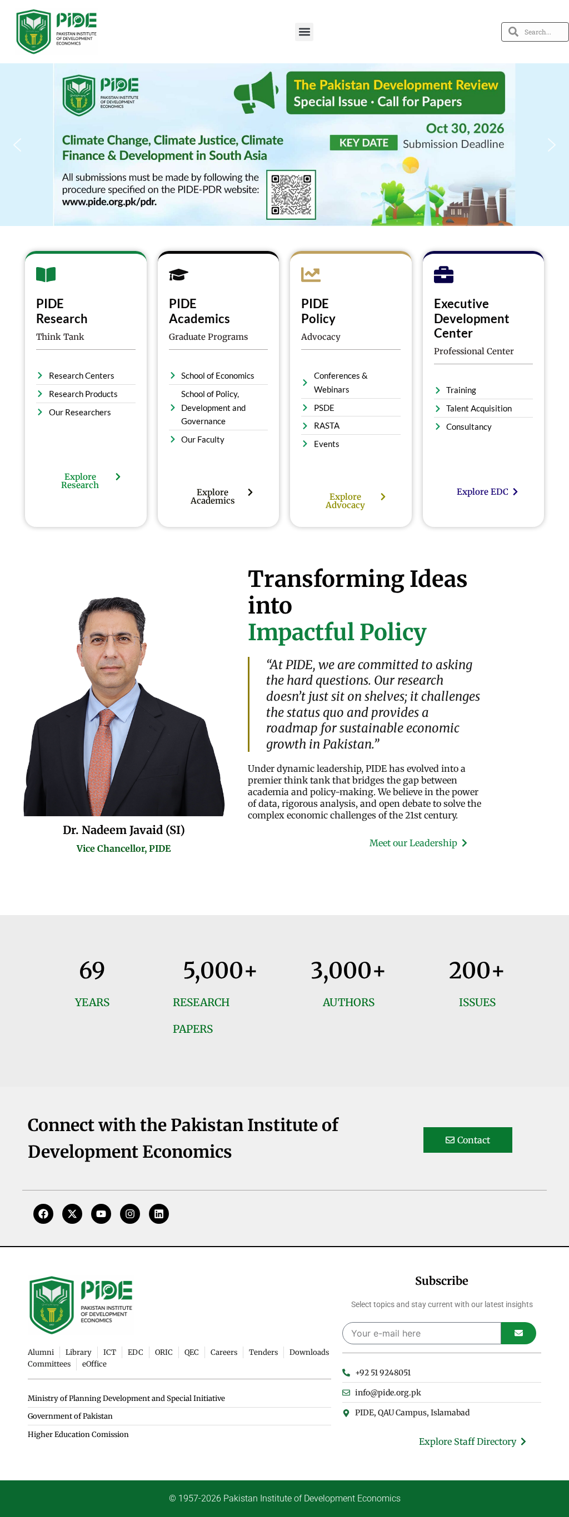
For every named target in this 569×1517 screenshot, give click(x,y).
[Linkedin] (159, 1214)
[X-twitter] (72, 1214)
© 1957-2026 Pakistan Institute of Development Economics (285, 1498)
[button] (304, 32)
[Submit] (518, 1333)
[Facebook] (43, 1214)
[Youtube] (101, 1214)
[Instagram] (130, 1214)
